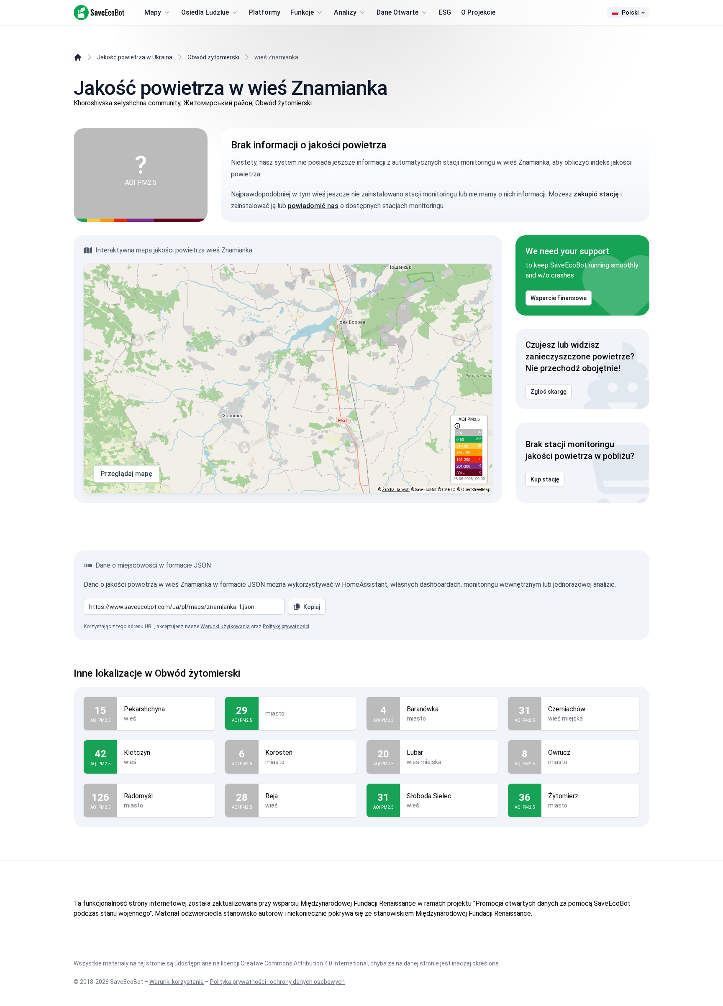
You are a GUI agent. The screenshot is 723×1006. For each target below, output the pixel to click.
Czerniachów (566, 709)
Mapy (152, 12)
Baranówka (422, 709)
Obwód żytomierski (213, 57)
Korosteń (278, 752)
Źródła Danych (396, 489)
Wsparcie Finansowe (559, 298)
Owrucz (559, 752)
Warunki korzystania (176, 981)
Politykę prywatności (286, 626)
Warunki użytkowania (225, 626)
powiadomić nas (313, 206)
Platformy (264, 12)
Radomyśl (138, 796)
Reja (271, 796)
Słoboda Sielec (429, 796)
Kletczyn (137, 752)
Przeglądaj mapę (126, 474)
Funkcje (302, 12)
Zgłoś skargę (549, 391)
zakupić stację (596, 194)
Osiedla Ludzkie (205, 12)
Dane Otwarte (397, 12)
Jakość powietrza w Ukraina (134, 57)
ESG (444, 12)
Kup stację (545, 479)
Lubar (415, 752)
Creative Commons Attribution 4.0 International (304, 963)
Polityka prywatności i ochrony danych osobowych (277, 981)
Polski (630, 12)
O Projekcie (478, 12)
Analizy (345, 12)
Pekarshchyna (144, 709)
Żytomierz (563, 796)
